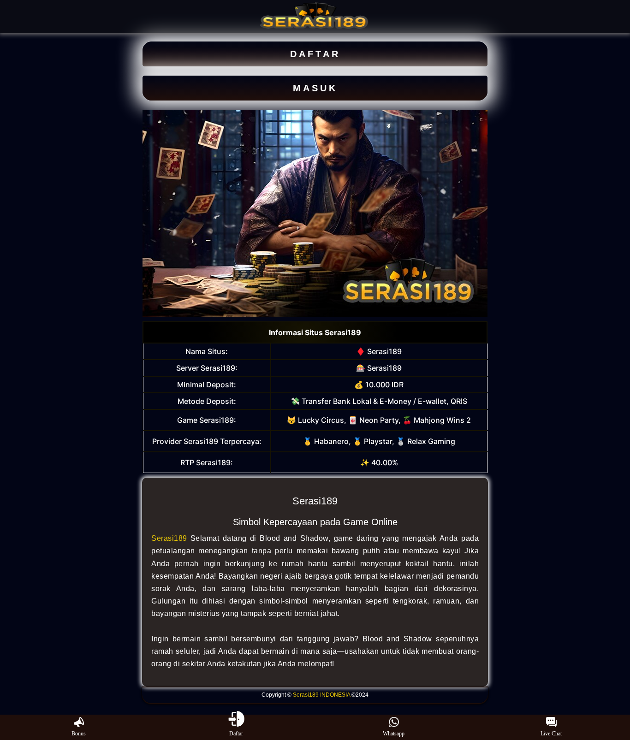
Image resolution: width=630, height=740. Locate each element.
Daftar (236, 733)
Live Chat (551, 733)
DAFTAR (315, 54)
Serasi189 (169, 538)
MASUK (315, 88)
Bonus (78, 733)
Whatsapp (393, 733)
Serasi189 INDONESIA (321, 695)
